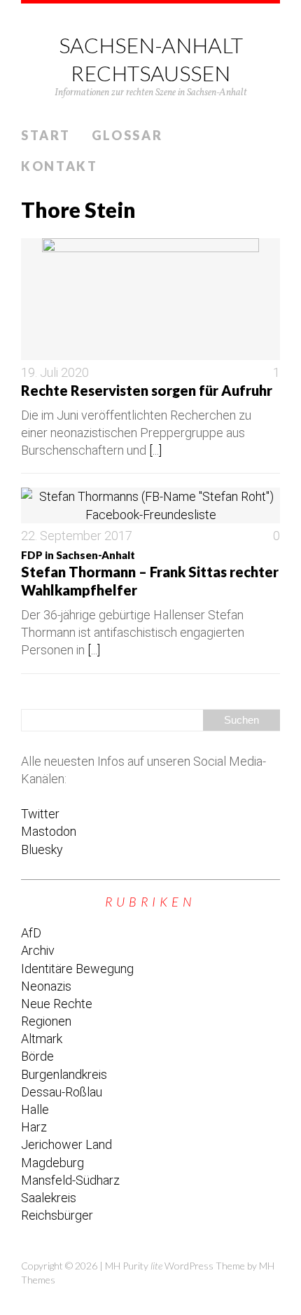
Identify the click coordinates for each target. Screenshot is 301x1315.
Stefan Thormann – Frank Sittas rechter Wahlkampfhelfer (150, 573)
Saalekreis (48, 1197)
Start (46, 135)
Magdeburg (52, 1162)
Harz (34, 1127)
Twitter (40, 813)
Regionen (46, 1021)
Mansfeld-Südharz (70, 1180)
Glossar (127, 135)
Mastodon (48, 831)
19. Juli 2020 (55, 372)
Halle (35, 1109)
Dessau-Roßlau (61, 1092)
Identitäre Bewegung (77, 968)
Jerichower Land (66, 1144)
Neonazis (46, 986)
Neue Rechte (56, 1003)
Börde (37, 1056)
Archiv (38, 950)
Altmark (41, 1038)
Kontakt (59, 166)
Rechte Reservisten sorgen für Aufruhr (146, 390)
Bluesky (42, 849)
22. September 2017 (76, 535)
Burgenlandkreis (64, 1074)
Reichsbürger (57, 1215)
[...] (155, 450)
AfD (31, 932)
